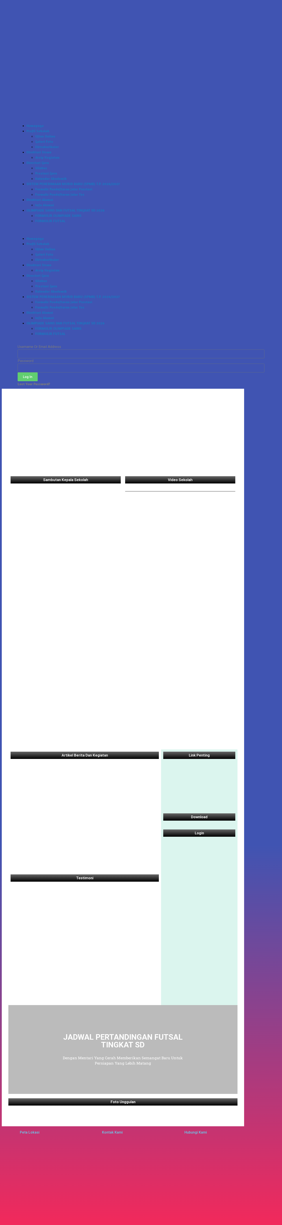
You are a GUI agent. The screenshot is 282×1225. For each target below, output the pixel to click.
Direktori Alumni (39, 199)
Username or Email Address (39, 347)
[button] (141, 229)
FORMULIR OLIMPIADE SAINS (58, 215)
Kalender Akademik (51, 178)
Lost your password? (34, 384)
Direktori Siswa (38, 152)
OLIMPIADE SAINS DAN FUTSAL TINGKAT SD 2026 (65, 210)
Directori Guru (37, 162)
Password (25, 361)
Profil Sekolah (37, 131)
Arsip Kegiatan (47, 157)
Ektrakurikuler (47, 147)
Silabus (41, 168)
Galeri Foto (44, 141)
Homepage (35, 125)
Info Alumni (44, 205)
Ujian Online (45, 136)
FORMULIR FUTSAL (50, 221)
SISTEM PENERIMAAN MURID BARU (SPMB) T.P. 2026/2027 (73, 184)
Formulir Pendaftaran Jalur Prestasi (63, 189)
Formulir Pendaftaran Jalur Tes (59, 194)
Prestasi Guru (46, 173)
